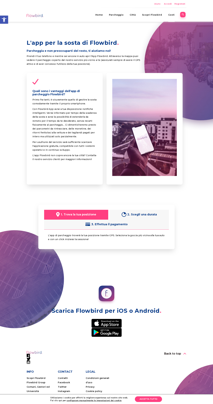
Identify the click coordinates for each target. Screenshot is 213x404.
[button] (4, 20)
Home (99, 14)
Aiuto (157, 4)
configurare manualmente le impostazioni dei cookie (94, 400)
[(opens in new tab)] (107, 323)
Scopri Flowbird (152, 14)
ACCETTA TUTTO (148, 399)
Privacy (90, 386)
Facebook (64, 382)
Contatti (63, 378)
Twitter (62, 386)
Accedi (168, 4)
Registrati (179, 4)
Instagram (64, 391)
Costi (171, 14)
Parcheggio (116, 14)
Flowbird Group (36, 382)
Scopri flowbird (36, 378)
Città (133, 14)
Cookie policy (94, 391)
